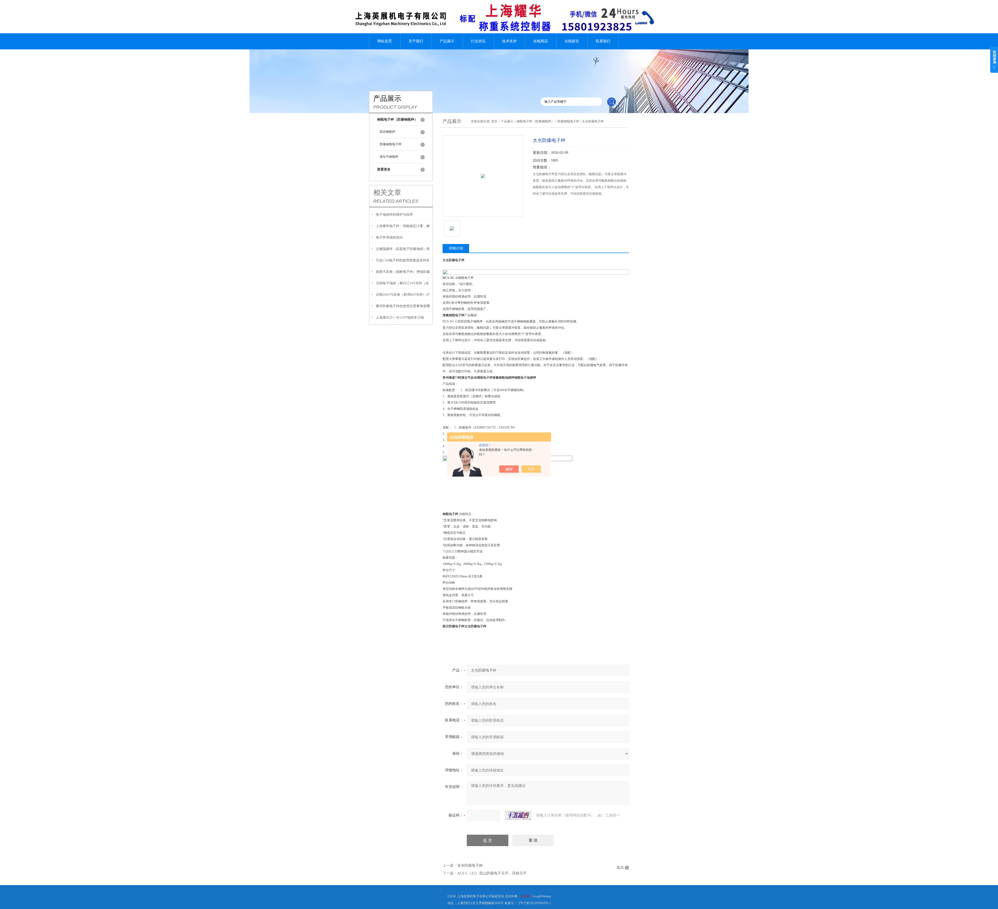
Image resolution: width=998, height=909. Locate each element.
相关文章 (387, 192)
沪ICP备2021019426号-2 (534, 903)
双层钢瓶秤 (387, 132)
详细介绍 (456, 248)
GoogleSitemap (541, 896)
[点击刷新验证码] (518, 815)
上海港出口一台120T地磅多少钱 (400, 317)
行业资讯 (478, 41)
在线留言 (571, 41)
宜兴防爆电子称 (470, 865)
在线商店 (540, 41)
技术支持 (509, 41)
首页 (494, 121)
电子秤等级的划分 (389, 237)
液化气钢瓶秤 (389, 157)
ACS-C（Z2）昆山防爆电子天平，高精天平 (492, 873)
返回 (620, 868)
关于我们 (416, 41)
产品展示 (447, 41)
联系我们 (603, 41)
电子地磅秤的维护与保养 (394, 214)
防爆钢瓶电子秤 (391, 144)
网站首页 (384, 41)
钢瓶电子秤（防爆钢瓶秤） (535, 121)
